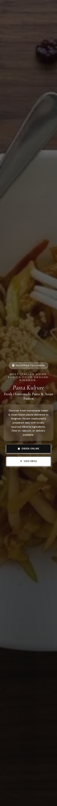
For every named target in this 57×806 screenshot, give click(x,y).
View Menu (30, 461)
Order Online (30, 448)
